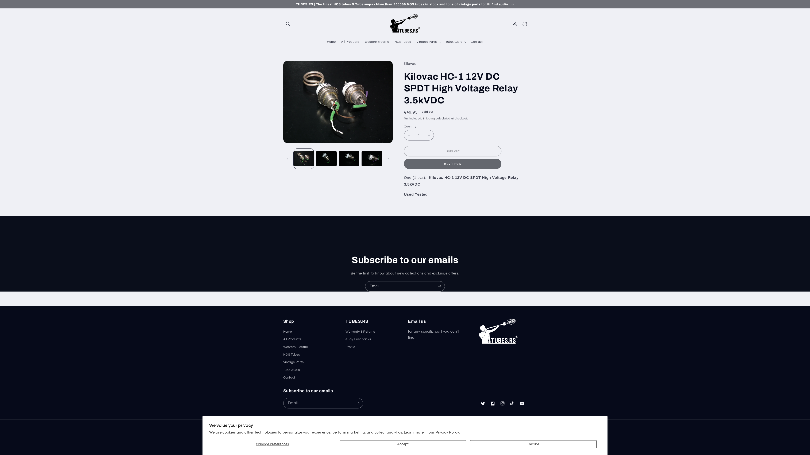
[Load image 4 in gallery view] (372, 159)
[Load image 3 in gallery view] (349, 159)
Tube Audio (291, 370)
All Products (292, 339)
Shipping (429, 118)
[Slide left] (288, 158)
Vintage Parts (293, 362)
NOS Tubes (291, 354)
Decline (533, 444)
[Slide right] (388, 158)
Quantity (410, 126)
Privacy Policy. (448, 432)
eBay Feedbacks (358, 339)
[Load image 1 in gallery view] (304, 159)
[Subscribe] (440, 286)
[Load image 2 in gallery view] (326, 159)
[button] (288, 24)
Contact (289, 377)
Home (287, 331)
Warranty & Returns (360, 331)
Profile (350, 347)
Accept (403, 444)
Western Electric (295, 347)
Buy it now (453, 163)
